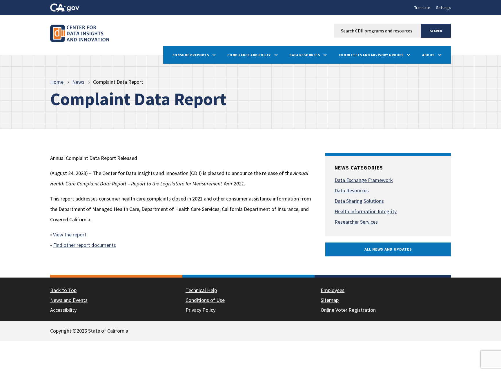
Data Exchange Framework (364, 180)
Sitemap (330, 300)
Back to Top (63, 290)
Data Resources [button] (305, 55)
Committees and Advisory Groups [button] (371, 55)
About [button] (428, 55)
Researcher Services (356, 221)
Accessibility (63, 310)
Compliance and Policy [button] (249, 55)
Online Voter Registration (348, 310)
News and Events (69, 300)
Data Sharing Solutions (359, 201)
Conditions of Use (205, 300)
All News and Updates (388, 249)
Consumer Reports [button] (191, 55)
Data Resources (352, 190)
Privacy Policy (200, 310)
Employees (332, 290)
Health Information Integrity (366, 211)
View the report (69, 234)
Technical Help (201, 290)
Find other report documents (84, 245)
